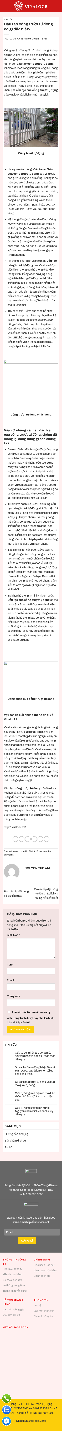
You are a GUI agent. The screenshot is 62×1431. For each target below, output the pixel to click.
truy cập (22, 819)
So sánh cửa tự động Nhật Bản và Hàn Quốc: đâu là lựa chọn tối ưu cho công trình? (35, 1070)
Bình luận (13, 935)
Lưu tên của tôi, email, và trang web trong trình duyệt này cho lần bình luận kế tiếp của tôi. (30, 1017)
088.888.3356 (25, 1189)
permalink (9, 855)
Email (11, 980)
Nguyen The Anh (39, 39)
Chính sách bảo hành (45, 1270)
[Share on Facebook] (21, 839)
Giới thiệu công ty (12, 1269)
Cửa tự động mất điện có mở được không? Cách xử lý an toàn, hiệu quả (35, 1096)
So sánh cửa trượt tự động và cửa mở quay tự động (35, 1083)
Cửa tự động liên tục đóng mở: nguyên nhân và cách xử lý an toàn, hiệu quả (35, 1056)
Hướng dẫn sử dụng (16, 1134)
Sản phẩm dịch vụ (15, 1140)
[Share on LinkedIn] (46, 839)
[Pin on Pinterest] (40, 839)
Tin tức (8, 19)
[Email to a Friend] (34, 839)
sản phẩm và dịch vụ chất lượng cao (30, 753)
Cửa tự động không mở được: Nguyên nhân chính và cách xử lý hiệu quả (34, 1111)
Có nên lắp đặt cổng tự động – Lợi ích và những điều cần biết (46, 893)
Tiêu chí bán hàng (12, 1274)
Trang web (13, 996)
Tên (10, 964)
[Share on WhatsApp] (15, 839)
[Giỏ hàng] (57, 6)
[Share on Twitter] (28, 839)
